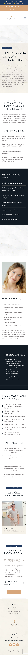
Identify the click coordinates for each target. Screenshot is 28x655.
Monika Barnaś (8, 528)
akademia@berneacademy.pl (14, 640)
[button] (14, 1)
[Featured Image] (14, 513)
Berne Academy (7, 651)
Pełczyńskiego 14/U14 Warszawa (14, 608)
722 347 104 (14, 637)
